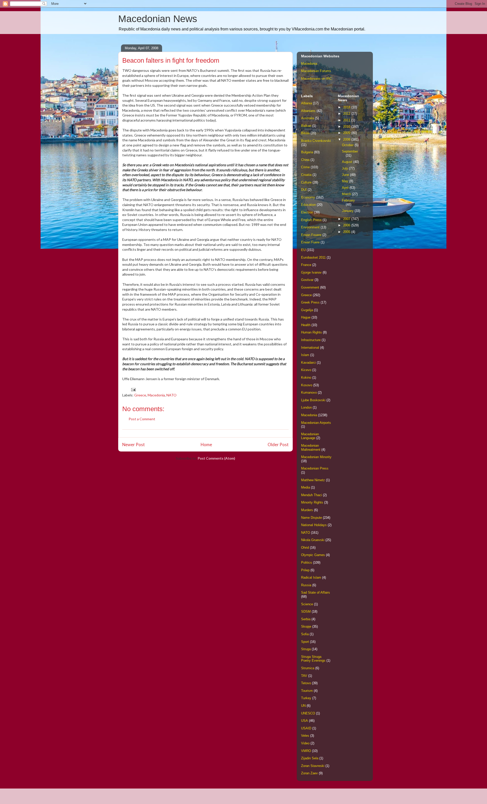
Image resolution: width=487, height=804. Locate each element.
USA (304, 721)
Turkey (306, 698)
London (306, 407)
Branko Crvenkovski (316, 141)
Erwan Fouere (311, 235)
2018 (347, 107)
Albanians (308, 111)
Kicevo (306, 370)
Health (305, 325)
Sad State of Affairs (315, 592)
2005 (347, 232)
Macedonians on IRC (316, 78)
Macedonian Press (314, 468)
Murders (307, 510)
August (347, 162)
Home (206, 444)
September (350, 151)
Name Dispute (311, 518)
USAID (306, 728)
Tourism (307, 691)
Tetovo (306, 683)
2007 (347, 219)
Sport (305, 642)
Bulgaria (307, 152)
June (346, 175)
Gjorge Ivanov (311, 272)
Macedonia (156, 395)
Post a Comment (142, 419)
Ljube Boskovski (313, 400)
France (306, 265)
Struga (306, 649)
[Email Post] (132, 389)
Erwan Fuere (310, 242)
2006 (347, 225)
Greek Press (310, 302)
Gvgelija (307, 310)
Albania (306, 103)
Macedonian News (157, 18)
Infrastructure (311, 340)
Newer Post (133, 444)
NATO (171, 395)
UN (303, 706)
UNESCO (308, 713)
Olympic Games (313, 555)
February (348, 200)
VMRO (306, 751)
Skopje (306, 626)
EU (303, 250)
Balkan (306, 126)
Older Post (278, 444)
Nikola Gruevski (312, 540)
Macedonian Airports (316, 423)
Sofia (305, 634)
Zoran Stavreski (312, 766)
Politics (306, 562)
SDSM (306, 611)
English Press (311, 220)
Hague (305, 317)
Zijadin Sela (309, 758)
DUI (304, 190)
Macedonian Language (310, 436)
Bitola (305, 133)
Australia (307, 118)
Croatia (306, 175)
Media (305, 487)
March (347, 194)
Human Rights (311, 332)
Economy (308, 197)
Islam (305, 355)
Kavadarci (308, 362)
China (305, 160)
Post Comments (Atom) (216, 458)
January (348, 211)
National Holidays (314, 525)
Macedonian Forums (316, 71)
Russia (306, 585)
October (348, 145)
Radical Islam (311, 577)
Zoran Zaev (309, 773)
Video (305, 743)
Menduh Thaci (311, 495)
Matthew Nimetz (313, 480)
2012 (347, 113)
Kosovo (306, 385)
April (346, 188)
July (345, 168)
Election (307, 212)
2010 (347, 126)
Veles (305, 736)
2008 (347, 139)
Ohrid (305, 547)
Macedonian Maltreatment (310, 447)
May (345, 181)
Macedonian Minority (316, 457)
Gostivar (307, 280)
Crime (305, 167)
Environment (310, 227)
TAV (304, 676)
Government (310, 287)
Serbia (305, 619)
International (310, 347)
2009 (347, 133)
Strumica (307, 668)
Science (307, 604)
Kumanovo (309, 392)
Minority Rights (312, 502)
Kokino (306, 377)
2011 (347, 120)
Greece (140, 395)
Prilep (305, 570)
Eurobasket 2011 (313, 257)
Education (308, 205)
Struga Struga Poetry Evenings (313, 659)
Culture (306, 182)
